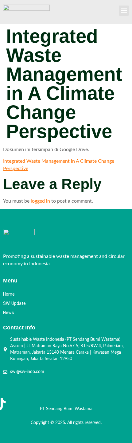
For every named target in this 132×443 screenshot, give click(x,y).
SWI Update (14, 303)
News (8, 312)
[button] (124, 11)
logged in (40, 201)
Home (9, 294)
